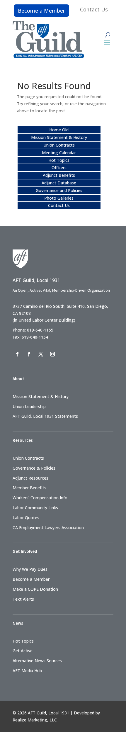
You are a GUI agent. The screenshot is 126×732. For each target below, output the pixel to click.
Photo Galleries (59, 198)
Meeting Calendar (59, 152)
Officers (59, 167)
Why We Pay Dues (30, 569)
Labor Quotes (26, 517)
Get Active (23, 650)
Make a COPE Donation (35, 589)
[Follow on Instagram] (52, 354)
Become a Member (41, 10)
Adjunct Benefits (59, 175)
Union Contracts (59, 145)
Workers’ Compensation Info (40, 497)
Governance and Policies (59, 190)
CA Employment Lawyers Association (48, 527)
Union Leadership (29, 406)
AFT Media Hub (27, 670)
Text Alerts (23, 599)
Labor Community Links (35, 507)
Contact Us (94, 9)
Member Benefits (29, 487)
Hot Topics (58, 160)
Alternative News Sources (37, 660)
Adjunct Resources (30, 478)
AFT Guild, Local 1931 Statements (45, 416)
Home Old (59, 130)
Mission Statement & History (59, 137)
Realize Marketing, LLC (35, 720)
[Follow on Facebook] (17, 354)
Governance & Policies (34, 468)
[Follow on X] (40, 354)
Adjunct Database (59, 183)
